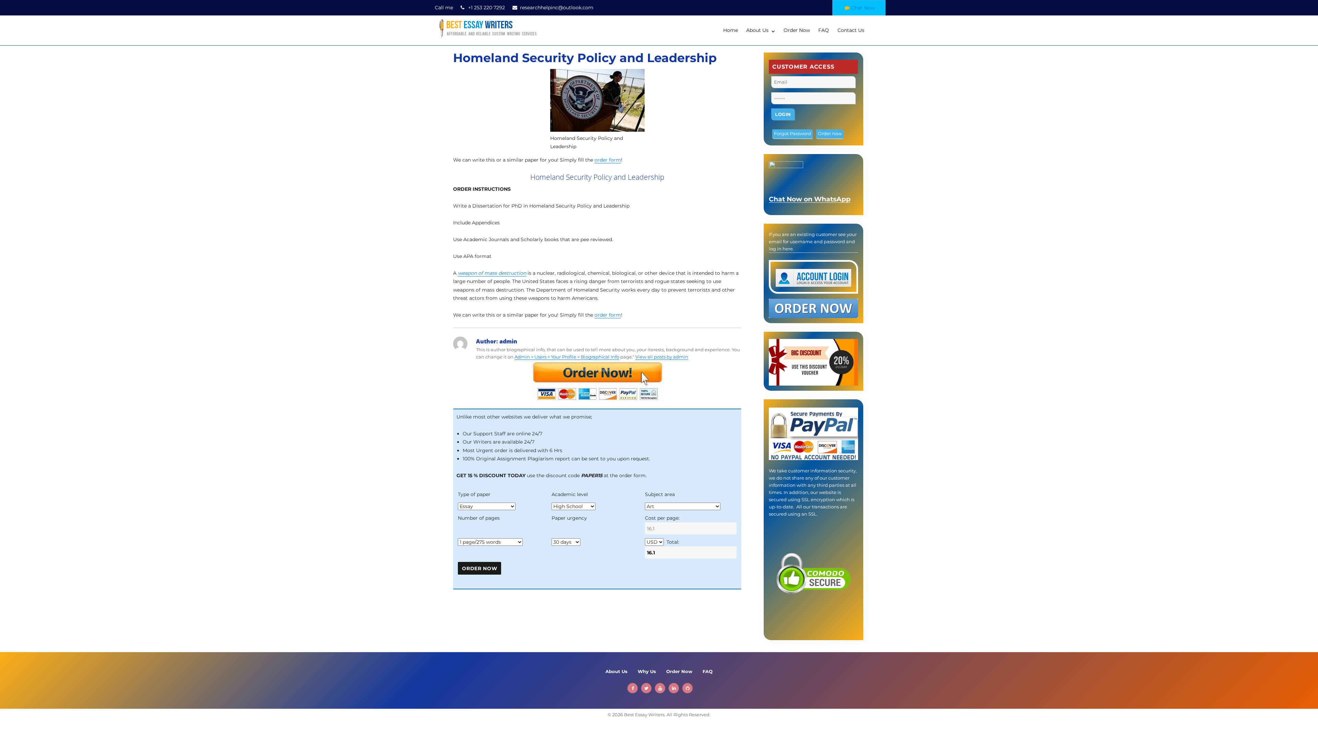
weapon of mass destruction (492, 273)
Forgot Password (792, 133)
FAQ (823, 30)
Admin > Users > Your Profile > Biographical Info (567, 357)
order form (607, 160)
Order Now (797, 30)
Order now (830, 133)
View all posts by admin (661, 357)
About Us (757, 30)
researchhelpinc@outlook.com (556, 7)
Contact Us (850, 30)
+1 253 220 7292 (486, 7)
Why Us (647, 671)
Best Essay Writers (644, 714)
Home (730, 30)
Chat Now (863, 8)
